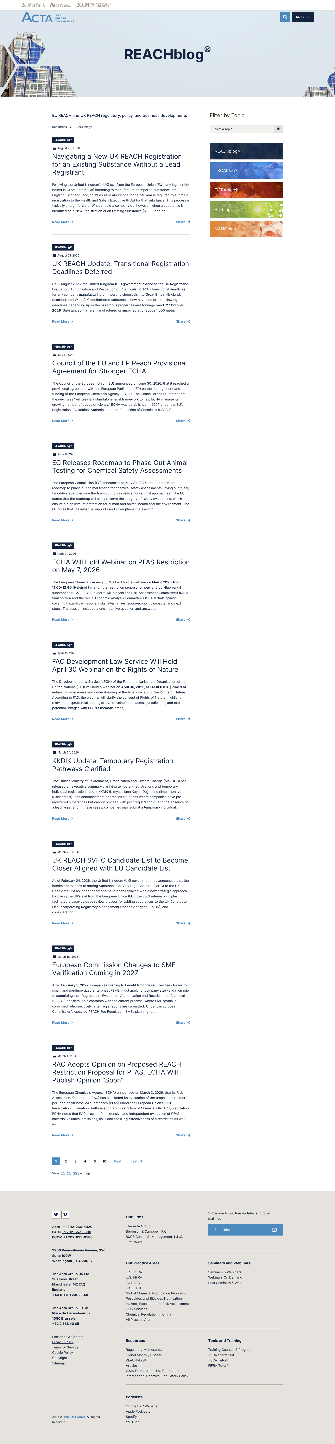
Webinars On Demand (225, 1277)
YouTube (132, 1422)
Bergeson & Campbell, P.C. (147, 1231)
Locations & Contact (68, 1337)
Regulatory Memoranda (144, 1350)
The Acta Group (74, 1417)
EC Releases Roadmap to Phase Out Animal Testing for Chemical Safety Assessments (120, 466)
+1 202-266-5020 (77, 1227)
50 (75, 1173)
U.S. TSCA (134, 1272)
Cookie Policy (62, 1352)
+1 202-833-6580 (78, 1237)
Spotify (131, 1417)
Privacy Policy (62, 1342)
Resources (59, 127)
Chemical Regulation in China (148, 1314)
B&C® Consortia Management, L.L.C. (154, 1237)
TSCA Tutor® (218, 1360)
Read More (60, 222)
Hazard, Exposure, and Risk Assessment (157, 1304)
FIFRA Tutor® (218, 1365)
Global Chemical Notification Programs (156, 1293)
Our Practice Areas (143, 1263)
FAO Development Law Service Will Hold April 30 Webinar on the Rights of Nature (115, 665)
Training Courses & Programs (230, 1350)
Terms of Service (65, 1347)
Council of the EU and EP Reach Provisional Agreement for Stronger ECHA (119, 367)
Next (118, 1161)
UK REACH (134, 1288)
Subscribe (222, 1230)
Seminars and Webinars (229, 1263)
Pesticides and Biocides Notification (154, 1298)
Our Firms (134, 1217)
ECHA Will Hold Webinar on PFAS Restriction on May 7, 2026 (121, 566)
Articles (132, 1365)
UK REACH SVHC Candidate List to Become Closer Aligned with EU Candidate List (120, 864)
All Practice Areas (139, 1320)
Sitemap (58, 1363)
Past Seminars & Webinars (228, 1283)
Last (134, 1161)
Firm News (134, 1242)
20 (69, 1173)
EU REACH (134, 1283)
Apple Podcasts (138, 1411)
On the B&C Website (141, 1406)
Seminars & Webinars (224, 1272)
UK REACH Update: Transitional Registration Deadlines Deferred (120, 268)
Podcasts (134, 1397)
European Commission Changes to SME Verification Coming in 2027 (113, 969)
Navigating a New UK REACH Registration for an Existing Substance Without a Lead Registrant (117, 164)
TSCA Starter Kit (221, 1355)
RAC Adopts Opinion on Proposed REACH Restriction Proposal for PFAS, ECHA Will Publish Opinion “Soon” (116, 1072)
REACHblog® (83, 127)
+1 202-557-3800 (76, 1232)
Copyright (59, 1358)
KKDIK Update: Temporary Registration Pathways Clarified (112, 765)
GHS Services (136, 1309)
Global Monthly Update (144, 1355)
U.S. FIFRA (134, 1277)
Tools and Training (225, 1340)
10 (104, 1161)
